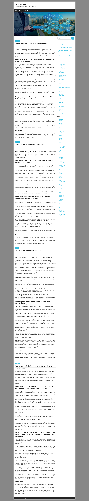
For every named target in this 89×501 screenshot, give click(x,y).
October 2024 (61, 147)
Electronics (61, 76)
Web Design (61, 110)
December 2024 (61, 145)
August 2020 (61, 215)
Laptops (60, 91)
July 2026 (60, 120)
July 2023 (60, 168)
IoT (59, 90)
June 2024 (60, 153)
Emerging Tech (61, 79)
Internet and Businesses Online (64, 87)
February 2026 (61, 127)
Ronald (25, 46)
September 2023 (62, 165)
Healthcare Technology (63, 84)
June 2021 (60, 202)
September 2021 (62, 197)
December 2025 (61, 130)
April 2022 (60, 188)
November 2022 (62, 178)
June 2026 (60, 121)
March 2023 (61, 173)
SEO (59, 99)
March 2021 (61, 206)
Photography (61, 96)
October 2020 (61, 212)
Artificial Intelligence (62, 63)
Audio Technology (62, 64)
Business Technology (62, 68)
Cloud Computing (62, 69)
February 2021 (61, 207)
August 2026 (61, 119)
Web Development (62, 111)
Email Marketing (61, 77)
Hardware (17, 40)
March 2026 (61, 126)
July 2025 (60, 135)
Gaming (17, 247)
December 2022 (61, 177)
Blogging (60, 67)
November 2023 (62, 162)
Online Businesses (62, 95)
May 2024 (60, 154)
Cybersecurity (61, 72)
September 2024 (62, 149)
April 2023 (60, 172)
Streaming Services (62, 105)
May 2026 (60, 123)
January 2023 (61, 176)
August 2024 (61, 150)
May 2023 (60, 170)
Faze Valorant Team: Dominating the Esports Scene (28, 250)
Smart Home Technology (63, 101)
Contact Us (21, 10)
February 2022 (61, 191)
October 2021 (61, 196)
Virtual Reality (61, 109)
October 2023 (61, 164)
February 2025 (61, 142)
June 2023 (60, 169)
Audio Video (61, 65)
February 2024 (61, 158)
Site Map (26, 10)
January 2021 (61, 208)
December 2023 (61, 161)
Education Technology (62, 75)
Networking (61, 94)
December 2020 (61, 210)
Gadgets (60, 80)
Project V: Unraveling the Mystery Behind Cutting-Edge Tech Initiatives (33, 366)
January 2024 (61, 159)
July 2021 (60, 200)
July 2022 (60, 184)
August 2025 (61, 134)
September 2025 (62, 132)
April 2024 (60, 155)
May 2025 (60, 138)
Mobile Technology (62, 92)
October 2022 (61, 180)
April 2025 (60, 139)
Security (60, 98)
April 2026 (60, 124)
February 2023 (61, 174)
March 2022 (61, 189)
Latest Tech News (21, 4)
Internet (60, 86)
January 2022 (61, 192)
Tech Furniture (61, 106)
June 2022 (60, 185)
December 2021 (61, 193)
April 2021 (60, 204)
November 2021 (62, 195)
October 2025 (61, 131)
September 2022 (62, 181)
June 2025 (60, 136)
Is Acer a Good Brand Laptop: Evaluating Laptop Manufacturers (31, 43)
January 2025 (61, 143)
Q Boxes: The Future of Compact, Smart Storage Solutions (30, 144)
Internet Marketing (62, 88)
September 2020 (62, 214)
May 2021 (60, 203)
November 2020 (62, 211)
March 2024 (61, 157)
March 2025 (61, 140)
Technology (18, 141)
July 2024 (60, 151)
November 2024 (62, 146)
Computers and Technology (63, 71)
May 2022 (60, 187)
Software (60, 103)
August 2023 (61, 166)
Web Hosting (61, 113)
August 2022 (61, 183)
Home (16, 10)
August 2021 (61, 199)
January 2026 (61, 128)
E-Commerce (61, 73)
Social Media (61, 102)
